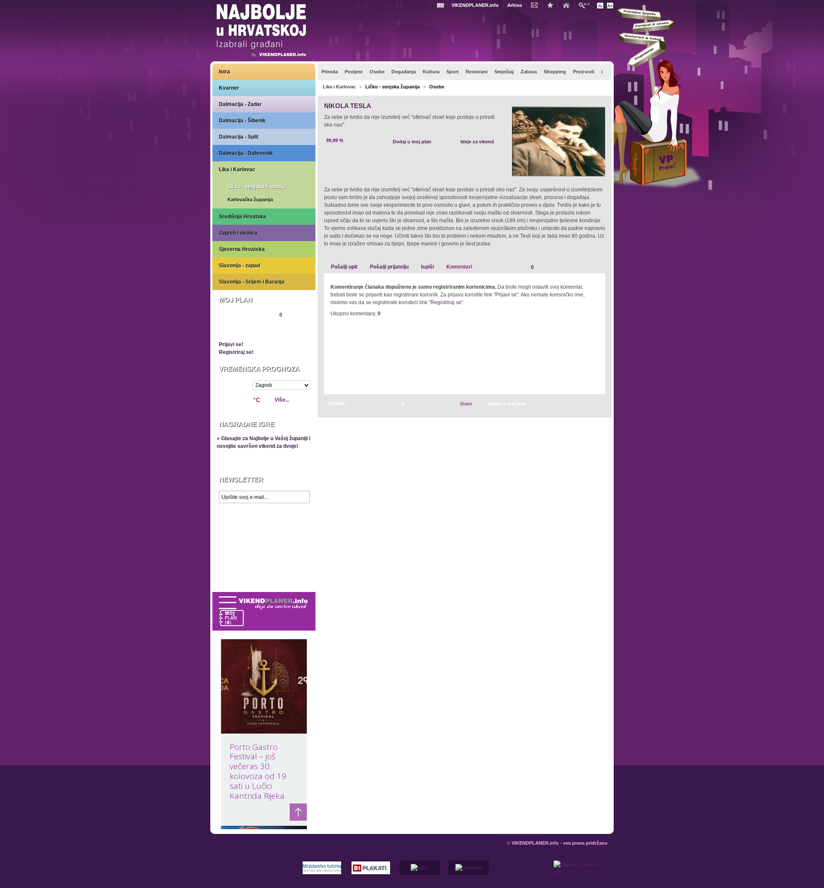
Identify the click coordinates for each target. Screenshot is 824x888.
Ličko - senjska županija (256, 187)
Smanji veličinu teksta (600, 5)
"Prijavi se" (506, 295)
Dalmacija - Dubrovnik (246, 153)
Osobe (436, 86)
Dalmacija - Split (238, 137)
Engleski (441, 5)
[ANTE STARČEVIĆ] (598, 403)
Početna (568, 4)
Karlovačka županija (250, 199)
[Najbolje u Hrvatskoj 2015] (262, 32)
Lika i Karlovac (237, 169)
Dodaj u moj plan (412, 141)
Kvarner (229, 88)
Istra (224, 72)
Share (466, 403)
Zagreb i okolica (238, 233)
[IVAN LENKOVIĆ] (589, 403)
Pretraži (586, 5)
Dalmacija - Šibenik (242, 121)
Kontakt (536, 4)
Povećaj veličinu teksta (610, 5)
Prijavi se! (231, 344)
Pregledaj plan (244, 329)
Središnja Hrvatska (242, 217)
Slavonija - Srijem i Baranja (252, 282)
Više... (282, 400)
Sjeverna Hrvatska (242, 249)
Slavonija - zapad (239, 266)
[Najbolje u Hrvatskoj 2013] (580, 874)
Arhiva (514, 5)
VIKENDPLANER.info (475, 5)
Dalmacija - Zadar (240, 104)
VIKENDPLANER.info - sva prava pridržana (559, 843)
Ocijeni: (337, 403)
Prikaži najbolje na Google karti (263, 558)
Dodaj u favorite (552, 4)
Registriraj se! (236, 352)
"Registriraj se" (446, 302)
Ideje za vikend (477, 141)
